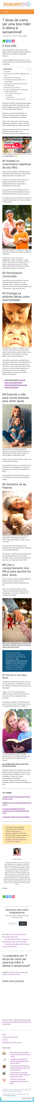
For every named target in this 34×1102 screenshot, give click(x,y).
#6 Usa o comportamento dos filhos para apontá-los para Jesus (16, 90)
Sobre (4, 1034)
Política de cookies (11, 1095)
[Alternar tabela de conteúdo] (28, 69)
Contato (4, 1040)
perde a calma (25, 60)
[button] (30, 11)
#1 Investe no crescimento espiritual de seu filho (17, 74)
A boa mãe (7, 71)
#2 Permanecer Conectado (12, 77)
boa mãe (7, 937)
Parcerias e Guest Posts (10, 1037)
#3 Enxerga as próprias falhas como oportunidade (15, 80)
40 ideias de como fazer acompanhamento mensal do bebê (19, 1081)
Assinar (23, 923)
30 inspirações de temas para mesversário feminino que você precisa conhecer (20, 1068)
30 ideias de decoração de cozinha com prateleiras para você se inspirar (19, 1061)
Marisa (14, 374)
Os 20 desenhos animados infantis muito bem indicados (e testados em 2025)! (20, 1074)
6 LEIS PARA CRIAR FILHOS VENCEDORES (16, 817)
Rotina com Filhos (20, 934)
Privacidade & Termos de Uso (11, 1042)
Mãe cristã (14, 937)
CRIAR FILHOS (9, 934)
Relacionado (10, 97)
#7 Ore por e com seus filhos (14, 93)
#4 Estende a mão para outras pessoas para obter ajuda (16, 84)
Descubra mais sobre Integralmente (16, 99)
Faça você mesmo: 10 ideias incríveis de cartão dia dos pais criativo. (20, 1054)
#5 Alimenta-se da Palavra (12, 87)
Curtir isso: (10, 95)
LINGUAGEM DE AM (18, 803)
